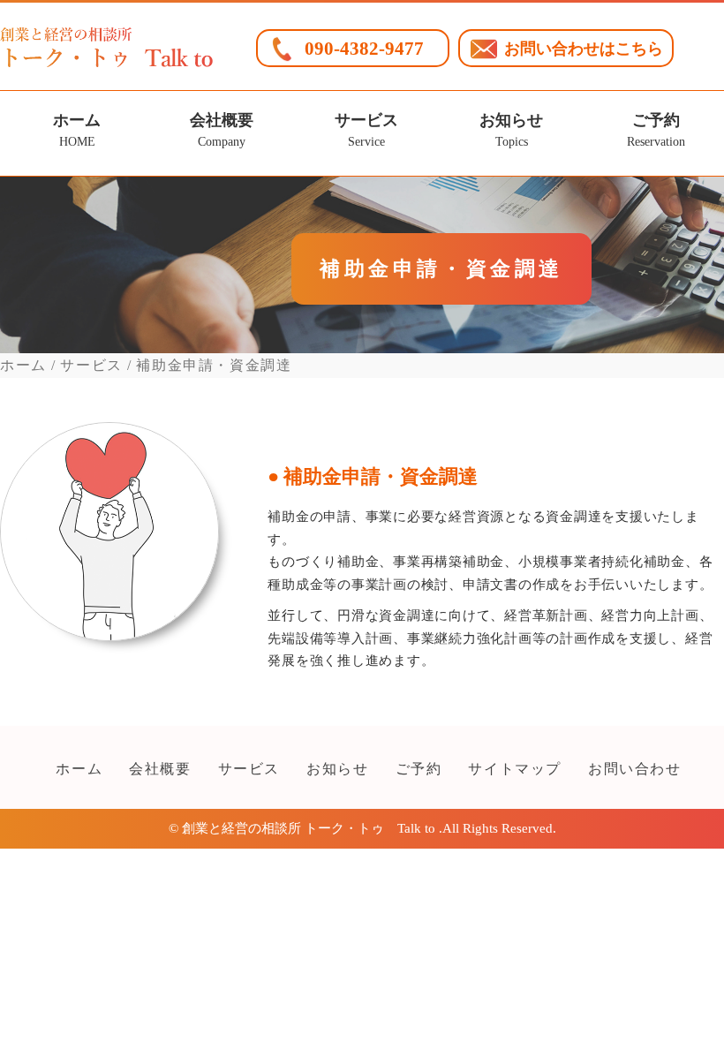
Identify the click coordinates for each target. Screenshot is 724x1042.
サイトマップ (515, 768)
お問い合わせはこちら (583, 48)
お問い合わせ (635, 768)
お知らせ (511, 130)
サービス (366, 130)
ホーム (77, 130)
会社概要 (221, 130)
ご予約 (656, 130)
